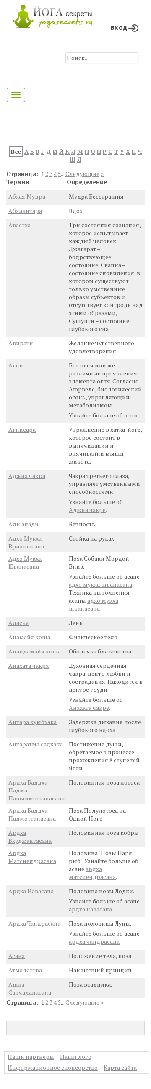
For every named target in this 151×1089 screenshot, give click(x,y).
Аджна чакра (26, 476)
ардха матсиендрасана (92, 873)
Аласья (18, 623)
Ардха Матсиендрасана (32, 857)
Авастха (19, 225)
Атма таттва (25, 970)
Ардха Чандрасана (34, 923)
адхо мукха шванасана (100, 584)
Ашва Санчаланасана (29, 988)
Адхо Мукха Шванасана (25, 562)
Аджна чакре (87, 510)
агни (131, 415)
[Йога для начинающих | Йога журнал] (52, 14)
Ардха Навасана (31, 891)
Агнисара (22, 429)
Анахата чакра (28, 665)
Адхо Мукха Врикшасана (26, 542)
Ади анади (23, 524)
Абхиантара (25, 211)
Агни (15, 365)
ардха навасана (90, 909)
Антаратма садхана (35, 744)
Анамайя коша (29, 637)
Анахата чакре (89, 707)
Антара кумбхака (32, 722)
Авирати (20, 343)
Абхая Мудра (26, 196)
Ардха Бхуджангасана (30, 837)
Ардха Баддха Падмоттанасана (32, 814)
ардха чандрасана (94, 941)
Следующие (82, 174)
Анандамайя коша (34, 651)
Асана (16, 956)
